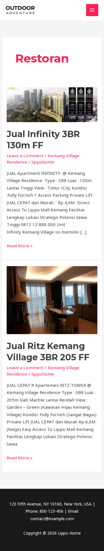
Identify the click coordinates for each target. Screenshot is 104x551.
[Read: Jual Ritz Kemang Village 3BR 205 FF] (52, 299)
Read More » (20, 245)
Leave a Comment (25, 155)
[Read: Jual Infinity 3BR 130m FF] (52, 104)
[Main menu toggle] (92, 10)
